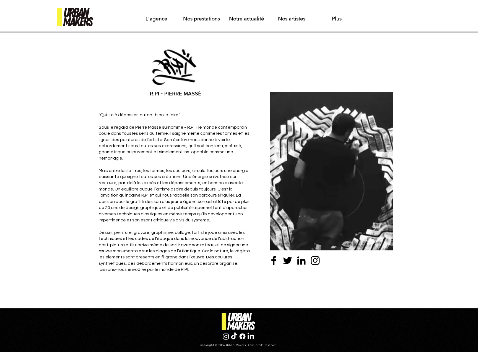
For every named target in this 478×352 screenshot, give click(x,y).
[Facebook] (274, 260)
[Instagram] (315, 260)
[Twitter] (287, 260)
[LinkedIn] (301, 260)
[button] (201, 19)
